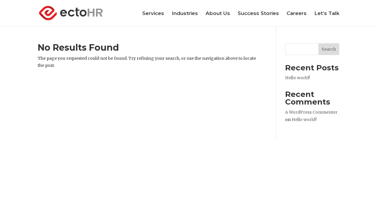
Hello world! (297, 77)
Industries (185, 13)
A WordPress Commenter (311, 112)
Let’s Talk (326, 13)
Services (153, 13)
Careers (297, 13)
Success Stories (258, 13)
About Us (218, 13)
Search (329, 49)
